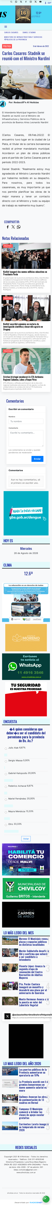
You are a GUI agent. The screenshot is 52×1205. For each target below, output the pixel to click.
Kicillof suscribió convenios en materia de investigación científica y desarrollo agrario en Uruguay (23, 327)
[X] (22, 2)
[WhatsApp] (17, 2)
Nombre (12, 417)
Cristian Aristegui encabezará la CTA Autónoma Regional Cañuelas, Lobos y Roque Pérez (23, 378)
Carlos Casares (11, 32)
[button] (12, 2)
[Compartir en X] (13, 227)
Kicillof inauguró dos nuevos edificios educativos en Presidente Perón (25, 273)
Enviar (37, 458)
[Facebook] (27, 2)
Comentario (13, 428)
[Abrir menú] (5, 26)
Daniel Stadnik (29, 32)
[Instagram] (31, 2)
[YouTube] (41, 2)
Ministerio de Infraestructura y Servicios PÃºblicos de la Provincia (23, 38)
